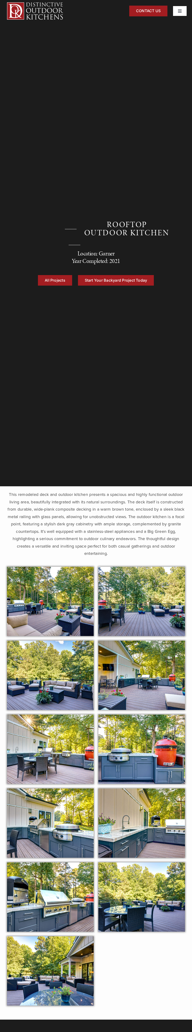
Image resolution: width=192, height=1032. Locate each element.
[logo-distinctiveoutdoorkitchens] (35, 4)
